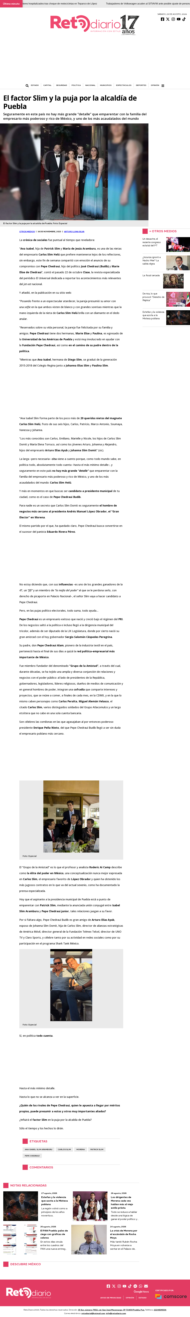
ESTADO (35, 85)
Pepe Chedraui (32, 1156)
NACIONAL (90, 85)
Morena (80, 1149)
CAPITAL (47, 85)
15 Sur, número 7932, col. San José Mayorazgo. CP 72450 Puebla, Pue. (111, 1310)
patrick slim (96, 1149)
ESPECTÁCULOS (123, 85)
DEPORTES (141, 85)
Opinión (155, 85)
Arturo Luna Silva (74, 231)
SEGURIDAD (61, 85)
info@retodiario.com (116, 1313)
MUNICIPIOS (105, 85)
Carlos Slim (64, 1149)
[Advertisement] (95, 61)
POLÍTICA (76, 85)
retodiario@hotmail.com (93, 1313)
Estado (143, 1298)
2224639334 (160, 1310)
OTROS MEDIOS (27, 231)
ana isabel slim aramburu (38, 1149)
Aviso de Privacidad (110, 1298)
